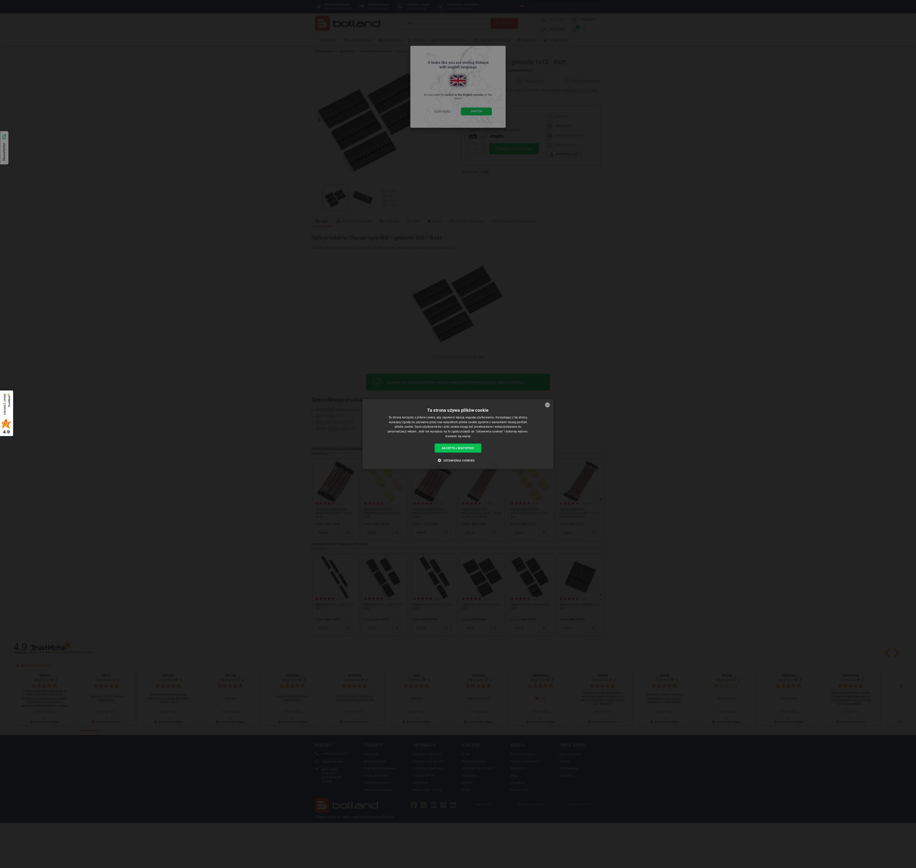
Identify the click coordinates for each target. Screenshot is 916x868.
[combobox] (547, 404)
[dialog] (458, 434)
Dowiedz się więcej (457, 436)
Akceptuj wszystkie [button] (458, 448)
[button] (458, 460)
